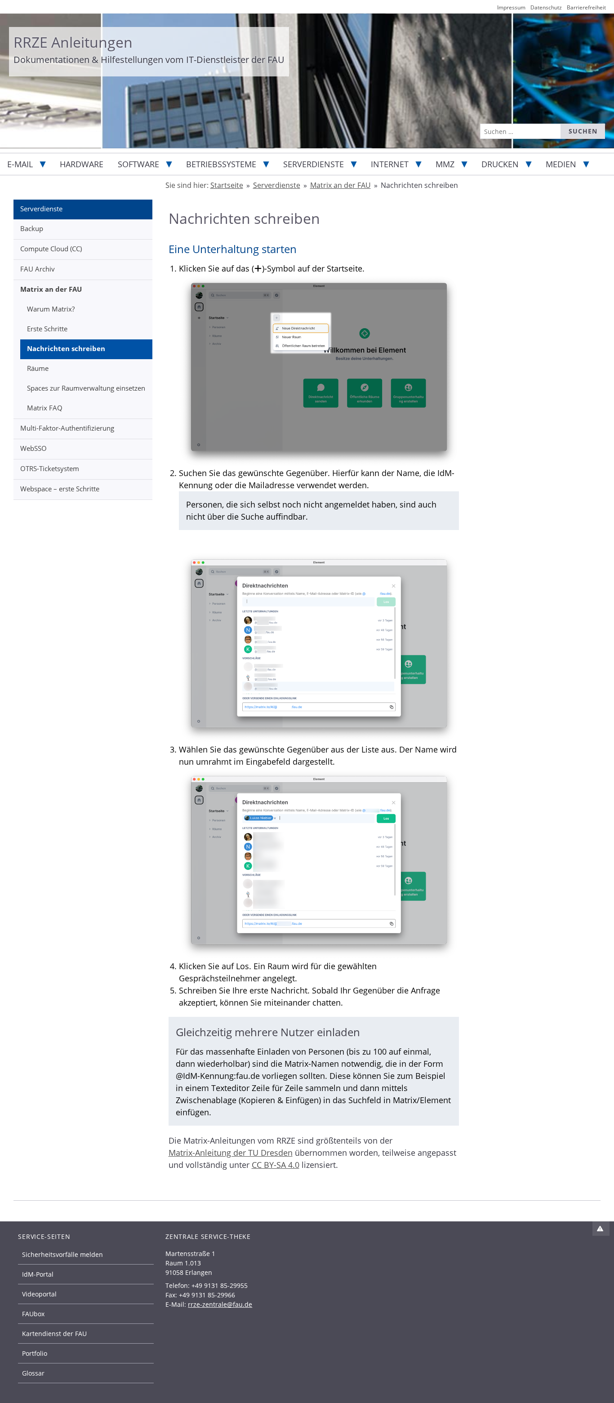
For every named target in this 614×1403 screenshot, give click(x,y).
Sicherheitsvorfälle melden (62, 1254)
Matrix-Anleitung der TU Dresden (231, 1152)
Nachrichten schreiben (66, 348)
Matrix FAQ (44, 407)
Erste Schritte (47, 328)
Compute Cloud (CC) (51, 248)
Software (138, 164)
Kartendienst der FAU (54, 1333)
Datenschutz (546, 7)
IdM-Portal (37, 1274)
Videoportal (39, 1294)
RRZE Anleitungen (73, 42)
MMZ (445, 164)
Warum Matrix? (51, 308)
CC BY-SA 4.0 (275, 1164)
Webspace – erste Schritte (59, 488)
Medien (561, 164)
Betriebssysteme (221, 164)
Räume (38, 368)
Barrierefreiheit (586, 7)
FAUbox (33, 1313)
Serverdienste (313, 164)
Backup (31, 228)
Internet (390, 164)
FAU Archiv (37, 268)
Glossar (33, 1373)
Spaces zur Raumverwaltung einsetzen (86, 387)
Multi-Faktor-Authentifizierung (67, 427)
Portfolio (34, 1353)
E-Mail (20, 164)
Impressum (511, 7)
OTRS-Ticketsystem (49, 468)
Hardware (81, 164)
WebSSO (33, 448)
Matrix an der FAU (51, 289)
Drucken (500, 164)
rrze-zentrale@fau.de (220, 1304)
